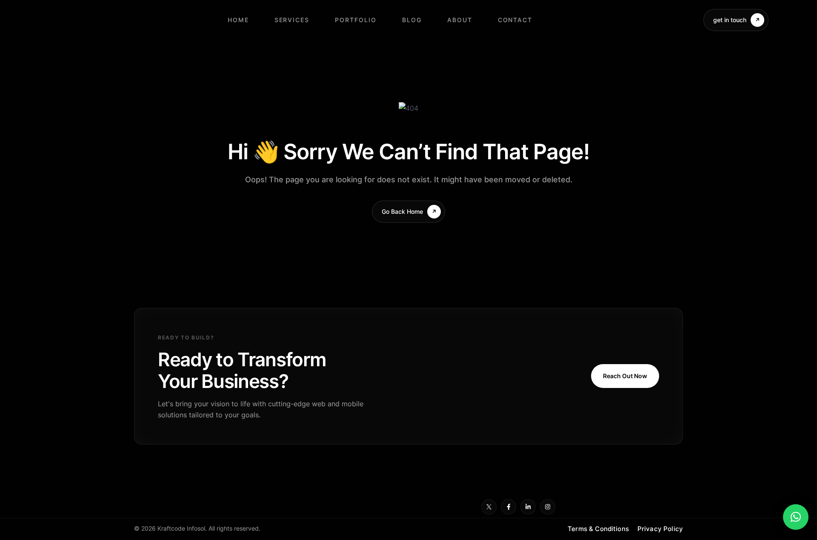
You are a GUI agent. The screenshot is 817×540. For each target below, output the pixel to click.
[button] (795, 517)
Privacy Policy (660, 529)
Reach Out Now (625, 375)
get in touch (729, 19)
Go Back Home (402, 211)
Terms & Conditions (598, 529)
